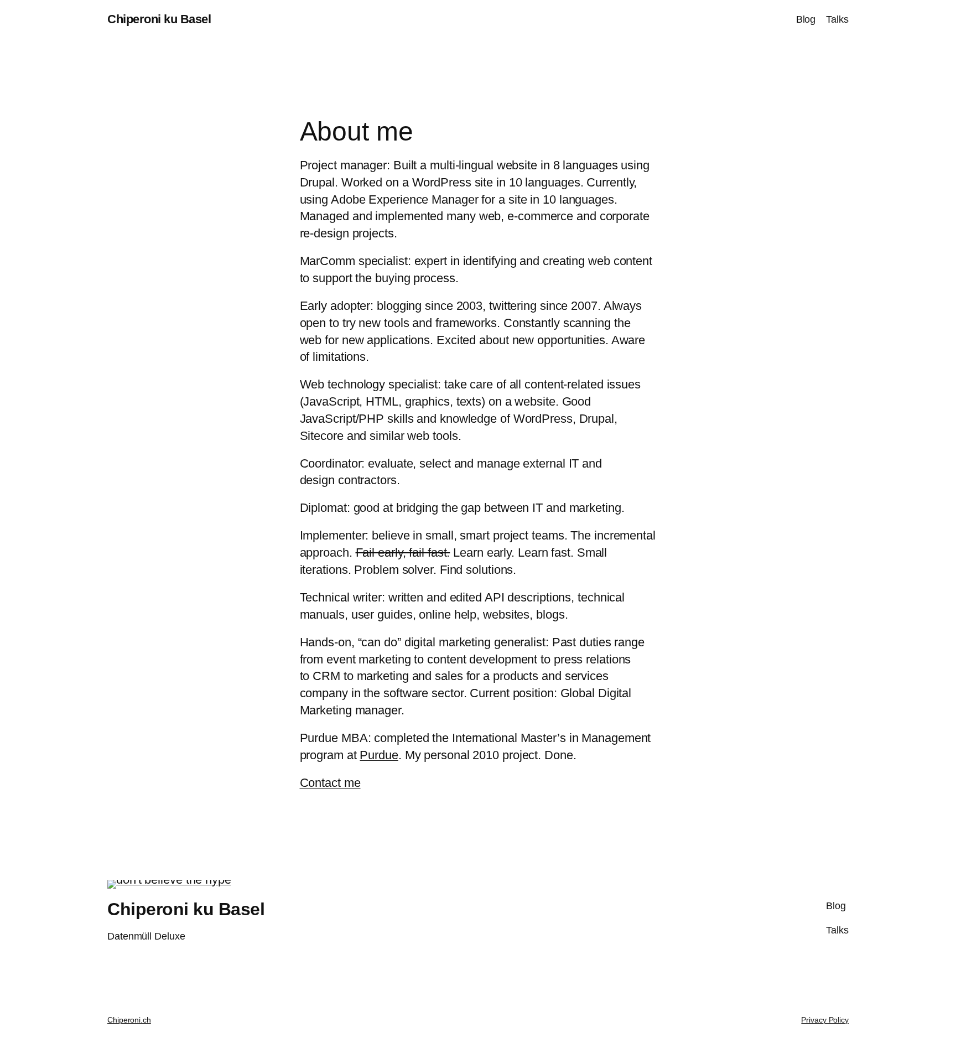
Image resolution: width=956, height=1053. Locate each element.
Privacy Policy (825, 1019)
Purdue (379, 755)
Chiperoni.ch (129, 1019)
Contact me (330, 783)
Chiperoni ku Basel (159, 19)
